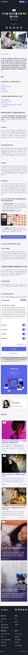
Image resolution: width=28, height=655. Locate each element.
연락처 (16, 624)
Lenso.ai (4, 90)
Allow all (14, 348)
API (2, 622)
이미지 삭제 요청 (5, 634)
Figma (3, 88)
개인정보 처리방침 (5, 639)
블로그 (16, 622)
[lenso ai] (4, 2)
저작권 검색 (18, 639)
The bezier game (6, 101)
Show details (20, 344)
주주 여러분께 (18, 645)
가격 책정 (3, 619)
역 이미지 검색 (18, 634)
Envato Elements (6, 86)
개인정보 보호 (4, 624)
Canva (3, 85)
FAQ (16, 619)
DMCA (2, 637)
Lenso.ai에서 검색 (14, 373)
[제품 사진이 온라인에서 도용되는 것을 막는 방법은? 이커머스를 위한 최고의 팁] (14, 581)
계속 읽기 (3, 420)
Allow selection (14, 353)
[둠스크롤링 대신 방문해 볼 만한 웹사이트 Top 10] (14, 540)
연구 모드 (17, 642)
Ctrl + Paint (5, 91)
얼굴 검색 (17, 637)
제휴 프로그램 (4, 627)
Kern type (4, 103)
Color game (5, 99)
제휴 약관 (3, 645)
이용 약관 (3, 642)
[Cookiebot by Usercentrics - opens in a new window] (20, 300)
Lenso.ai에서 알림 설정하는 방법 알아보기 (13, 237)
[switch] (24, 329)
